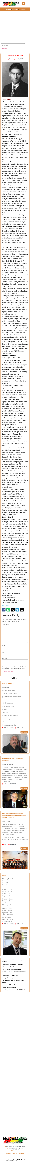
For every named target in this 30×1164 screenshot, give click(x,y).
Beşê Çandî (15, 9)
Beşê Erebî (8, 9)
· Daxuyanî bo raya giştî (8, 978)
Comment (5, 624)
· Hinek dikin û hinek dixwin (9, 987)
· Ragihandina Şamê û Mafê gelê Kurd (12, 964)
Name (4, 645)
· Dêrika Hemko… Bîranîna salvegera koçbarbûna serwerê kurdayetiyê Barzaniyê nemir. (14, 971)
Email (4, 652)
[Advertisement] (15, 27)
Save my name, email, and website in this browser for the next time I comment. (15, 667)
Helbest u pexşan (9, 728)
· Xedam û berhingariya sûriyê (10, 967)
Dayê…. (4, 875)
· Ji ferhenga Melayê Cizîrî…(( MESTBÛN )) (13, 990)
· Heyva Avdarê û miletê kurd (10, 975)
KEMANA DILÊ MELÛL (8, 683)
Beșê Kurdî (21, 9)
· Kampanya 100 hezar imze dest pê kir (12, 985)
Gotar (10, 59)
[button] (23, 3)
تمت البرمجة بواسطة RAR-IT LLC (15, 1160)
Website (4, 658)
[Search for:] (13, 45)
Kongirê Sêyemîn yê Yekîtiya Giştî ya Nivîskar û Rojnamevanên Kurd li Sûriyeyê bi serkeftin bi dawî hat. (15, 815)
